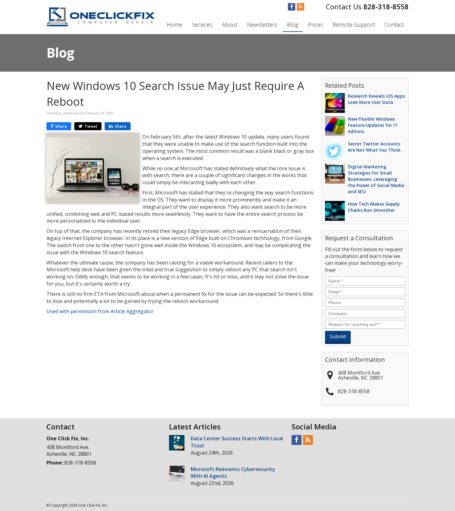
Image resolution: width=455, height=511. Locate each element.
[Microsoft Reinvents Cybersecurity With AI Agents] (176, 473)
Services (202, 24)
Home (174, 24)
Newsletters (262, 24)
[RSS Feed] (300, 7)
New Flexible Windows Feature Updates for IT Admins (373, 125)
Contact (394, 24)
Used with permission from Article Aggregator (100, 311)
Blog (292, 24)
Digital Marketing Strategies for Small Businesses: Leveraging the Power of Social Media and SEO (376, 179)
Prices (315, 24)
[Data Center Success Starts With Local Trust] (176, 443)
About (229, 24)
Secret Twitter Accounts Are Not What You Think (374, 147)
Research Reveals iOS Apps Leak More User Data (376, 99)
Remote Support (354, 24)
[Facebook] (291, 7)
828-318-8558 (386, 6)
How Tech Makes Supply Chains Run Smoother (374, 207)
